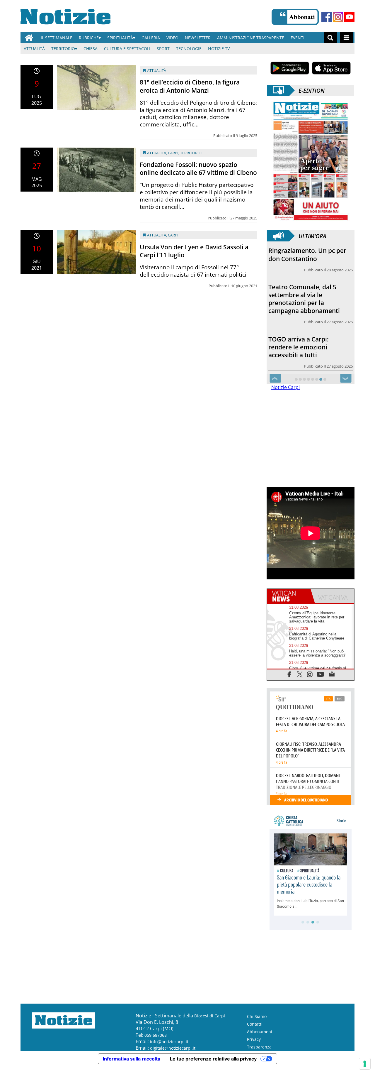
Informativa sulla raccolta (131, 1059)
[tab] (289, 596)
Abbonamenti (260, 1031)
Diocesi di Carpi (209, 1016)
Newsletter (198, 37)
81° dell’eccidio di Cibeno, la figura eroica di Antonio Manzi (190, 86)
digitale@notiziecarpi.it (172, 1048)
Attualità (34, 48)
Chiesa (90, 48)
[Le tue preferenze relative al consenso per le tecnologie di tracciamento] (364, 1063)
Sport (163, 48)
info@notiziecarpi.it (169, 1041)
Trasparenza (259, 1047)
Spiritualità (120, 37)
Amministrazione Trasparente (250, 37)
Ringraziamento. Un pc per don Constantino (307, 254)
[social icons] (289, 674)
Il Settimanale (56, 37)
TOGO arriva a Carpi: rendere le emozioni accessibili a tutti (298, 347)
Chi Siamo (257, 1016)
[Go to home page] (29, 37)
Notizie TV (219, 48)
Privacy (254, 1039)
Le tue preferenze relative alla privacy (213, 1059)
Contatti (254, 1024)
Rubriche (89, 37)
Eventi (297, 37)
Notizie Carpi (285, 387)
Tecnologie (189, 48)
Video (172, 37)
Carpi (173, 152)
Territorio (63, 48)
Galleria (151, 37)
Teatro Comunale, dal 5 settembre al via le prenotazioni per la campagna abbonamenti (304, 299)
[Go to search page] (330, 37)
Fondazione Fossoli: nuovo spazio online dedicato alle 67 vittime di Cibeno (198, 168)
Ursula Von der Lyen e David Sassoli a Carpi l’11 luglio (194, 251)
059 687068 (155, 1035)
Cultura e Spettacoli (127, 48)
